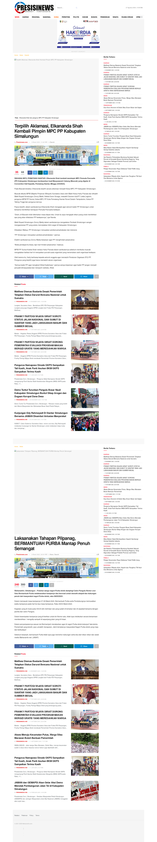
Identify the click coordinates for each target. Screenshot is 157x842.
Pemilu (106, 166)
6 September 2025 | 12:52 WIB (112, 110)
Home (16, 55)
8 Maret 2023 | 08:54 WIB (39, 554)
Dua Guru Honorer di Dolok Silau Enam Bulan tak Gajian (123, 107)
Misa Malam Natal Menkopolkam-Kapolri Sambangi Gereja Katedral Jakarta (121, 149)
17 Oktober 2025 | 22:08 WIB (37, 329)
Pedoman (24, 815)
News (21, 55)
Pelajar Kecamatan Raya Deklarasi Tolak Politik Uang (122, 169)
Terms (37, 815)
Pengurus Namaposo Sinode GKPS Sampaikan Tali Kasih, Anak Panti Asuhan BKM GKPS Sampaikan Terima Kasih (39, 368)
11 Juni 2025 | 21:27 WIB (36, 375)
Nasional (107, 155)
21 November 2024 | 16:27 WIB (112, 171)
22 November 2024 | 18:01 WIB (112, 164)
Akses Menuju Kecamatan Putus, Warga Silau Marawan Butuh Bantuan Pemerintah (122, 99)
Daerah (27, 55)
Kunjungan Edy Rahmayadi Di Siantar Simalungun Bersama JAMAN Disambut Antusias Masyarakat (40, 414)
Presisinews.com (22, 142)
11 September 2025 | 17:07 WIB (112, 103)
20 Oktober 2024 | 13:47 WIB (37, 419)
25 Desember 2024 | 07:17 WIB (112, 152)
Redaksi (16, 815)
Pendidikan (108, 105)
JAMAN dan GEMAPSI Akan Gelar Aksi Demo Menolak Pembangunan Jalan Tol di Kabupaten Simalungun (122, 127)
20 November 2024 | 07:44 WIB (112, 181)
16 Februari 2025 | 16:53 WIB (111, 131)
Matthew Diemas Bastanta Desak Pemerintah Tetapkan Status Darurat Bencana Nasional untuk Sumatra (40, 295)
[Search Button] (76, 7)
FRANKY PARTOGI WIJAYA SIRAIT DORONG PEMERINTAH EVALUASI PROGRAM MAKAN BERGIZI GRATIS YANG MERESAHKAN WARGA (40, 345)
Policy (31, 815)
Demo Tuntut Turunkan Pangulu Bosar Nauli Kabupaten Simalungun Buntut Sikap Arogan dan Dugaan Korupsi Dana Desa (40, 393)
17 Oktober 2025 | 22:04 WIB (37, 352)
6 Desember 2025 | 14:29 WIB (37, 301)
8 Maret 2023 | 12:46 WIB (39, 142)
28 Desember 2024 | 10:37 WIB (38, 400)
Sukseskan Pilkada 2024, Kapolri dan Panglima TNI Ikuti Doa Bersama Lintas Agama (123, 177)
